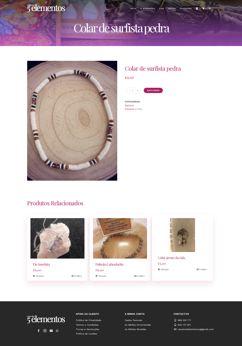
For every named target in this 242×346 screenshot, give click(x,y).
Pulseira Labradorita (109, 264)
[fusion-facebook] (38, 330)
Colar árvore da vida (171, 257)
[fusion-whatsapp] (57, 330)
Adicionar (153, 90)
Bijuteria (129, 105)
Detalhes (78, 275)
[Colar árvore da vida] (182, 235)
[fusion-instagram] (44, 330)
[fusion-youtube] (51, 330)
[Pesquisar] (210, 8)
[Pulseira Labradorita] (120, 238)
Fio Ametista (41, 264)
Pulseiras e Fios (133, 109)
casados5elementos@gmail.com (196, 329)
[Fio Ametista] (57, 238)
